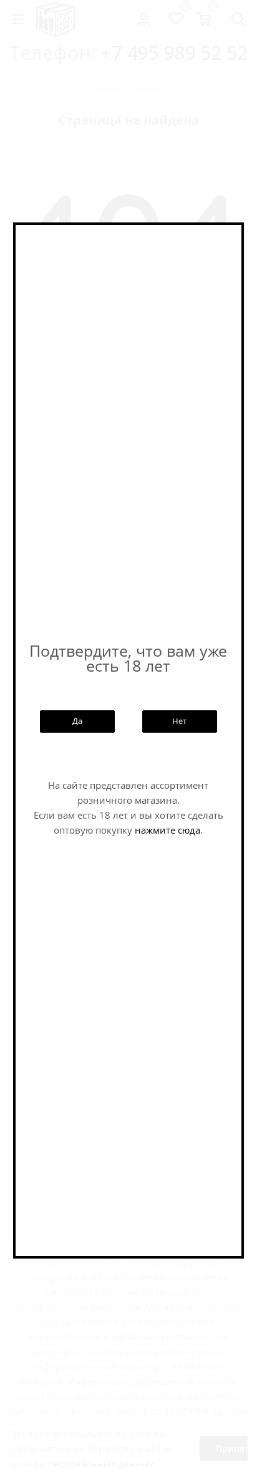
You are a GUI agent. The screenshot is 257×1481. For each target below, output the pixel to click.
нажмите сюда (167, 830)
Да (77, 720)
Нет (179, 720)
